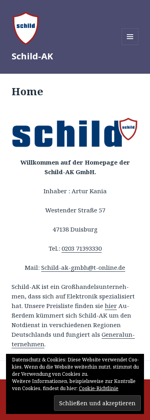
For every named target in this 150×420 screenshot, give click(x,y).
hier (111, 306)
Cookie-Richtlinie (98, 388)
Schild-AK (32, 56)
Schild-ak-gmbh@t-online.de (83, 267)
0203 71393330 (82, 248)
